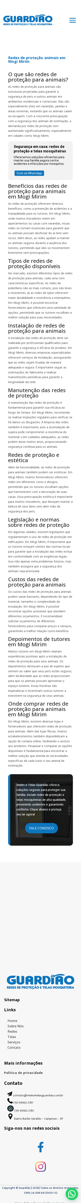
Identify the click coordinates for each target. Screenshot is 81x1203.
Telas (11, 1037)
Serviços (13, 1042)
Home (12, 1020)
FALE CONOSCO (41, 828)
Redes (12, 1031)
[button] (72, 1194)
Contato (14, 1047)
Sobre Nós (15, 1026)
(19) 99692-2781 (24, 1102)
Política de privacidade (23, 1073)
